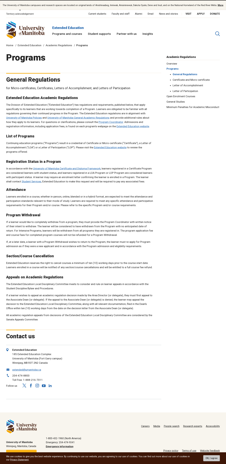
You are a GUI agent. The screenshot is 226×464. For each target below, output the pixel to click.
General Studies (176, 101)
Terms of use (189, 450)
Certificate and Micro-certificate (191, 79)
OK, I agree (212, 458)
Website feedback (210, 450)
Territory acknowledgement (20, 14)
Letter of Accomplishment (188, 85)
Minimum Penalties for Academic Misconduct (193, 107)
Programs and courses (67, 34)
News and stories (168, 13)
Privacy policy (170, 450)
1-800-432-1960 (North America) (63, 438)
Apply (201, 13)
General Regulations (185, 74)
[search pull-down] (217, 33)
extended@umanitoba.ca (26, 369)
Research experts (192, 426)
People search (171, 426)
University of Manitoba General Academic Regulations (78, 117)
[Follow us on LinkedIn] (50, 385)
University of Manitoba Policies (24, 117)
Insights (147, 34)
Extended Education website (133, 126)
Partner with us (127, 34)
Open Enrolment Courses (181, 96)
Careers (145, 426)
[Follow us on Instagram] (37, 385)
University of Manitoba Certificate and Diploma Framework (67, 168)
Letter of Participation (185, 90)
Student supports (99, 34)
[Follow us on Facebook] (30, 385)
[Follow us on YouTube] (43, 385)
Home (9, 45)
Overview (172, 63)
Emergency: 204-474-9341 (60, 442)
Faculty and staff (121, 13)
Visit (189, 13)
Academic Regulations (59, 45)
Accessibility (213, 426)
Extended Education (68, 28)
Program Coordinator (111, 122)
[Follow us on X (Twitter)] (24, 385)
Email (150, 13)
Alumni (138, 13)
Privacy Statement (19, 459)
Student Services (31, 181)
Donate (215, 13)
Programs (172, 68)
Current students (97, 13)
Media (156, 426)
